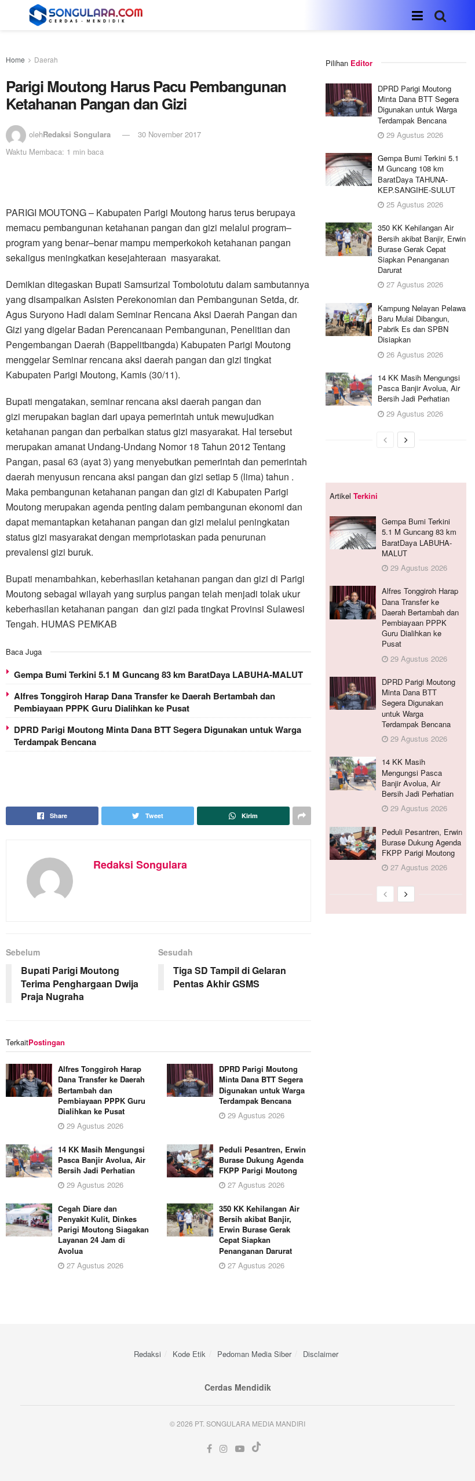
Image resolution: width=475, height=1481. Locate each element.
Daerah (46, 59)
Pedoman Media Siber (254, 1353)
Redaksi (147, 1353)
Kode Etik (189, 1353)
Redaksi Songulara (77, 134)
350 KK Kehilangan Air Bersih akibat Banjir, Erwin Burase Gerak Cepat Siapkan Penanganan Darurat (259, 1229)
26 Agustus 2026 (413, 354)
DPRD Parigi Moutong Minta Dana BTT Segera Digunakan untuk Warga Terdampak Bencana (157, 735)
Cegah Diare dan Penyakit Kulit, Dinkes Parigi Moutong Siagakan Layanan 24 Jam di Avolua (103, 1229)
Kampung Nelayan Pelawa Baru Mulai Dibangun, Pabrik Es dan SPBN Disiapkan (422, 323)
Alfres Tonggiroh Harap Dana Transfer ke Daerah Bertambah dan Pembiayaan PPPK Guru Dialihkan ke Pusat (144, 702)
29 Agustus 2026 (93, 1125)
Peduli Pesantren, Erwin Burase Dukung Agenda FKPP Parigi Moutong (262, 1160)
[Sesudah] (406, 440)
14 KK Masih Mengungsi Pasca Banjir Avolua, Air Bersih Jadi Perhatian (101, 1160)
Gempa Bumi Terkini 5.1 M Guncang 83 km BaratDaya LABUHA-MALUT (158, 674)
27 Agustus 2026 (254, 1184)
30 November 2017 (169, 134)
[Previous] (385, 440)
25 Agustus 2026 (413, 204)
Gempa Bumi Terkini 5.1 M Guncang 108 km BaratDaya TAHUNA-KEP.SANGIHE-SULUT (418, 173)
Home (15, 59)
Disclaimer (320, 1353)
